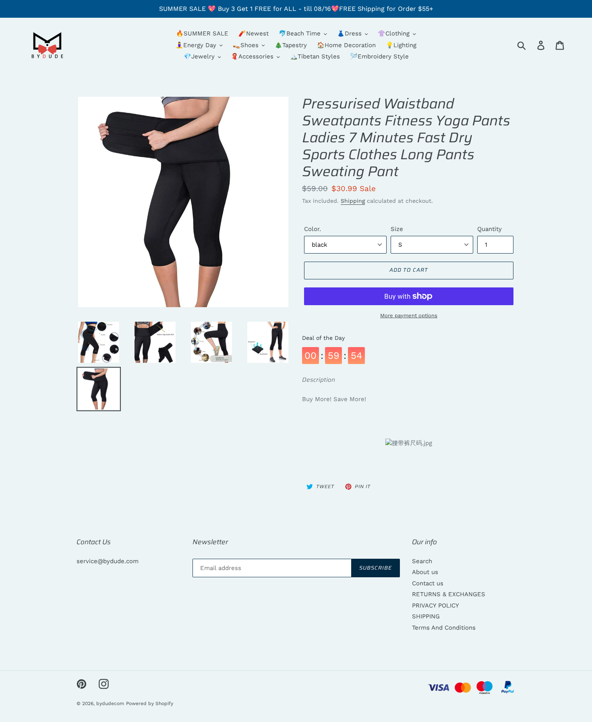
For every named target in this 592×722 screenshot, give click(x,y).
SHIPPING (426, 616)
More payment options (408, 315)
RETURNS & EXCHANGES (448, 594)
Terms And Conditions (444, 627)
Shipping (353, 201)
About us (425, 572)
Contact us (427, 583)
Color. (312, 229)
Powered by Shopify (149, 703)
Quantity (489, 229)
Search (422, 561)
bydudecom (110, 703)
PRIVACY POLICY (435, 605)
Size (397, 229)
